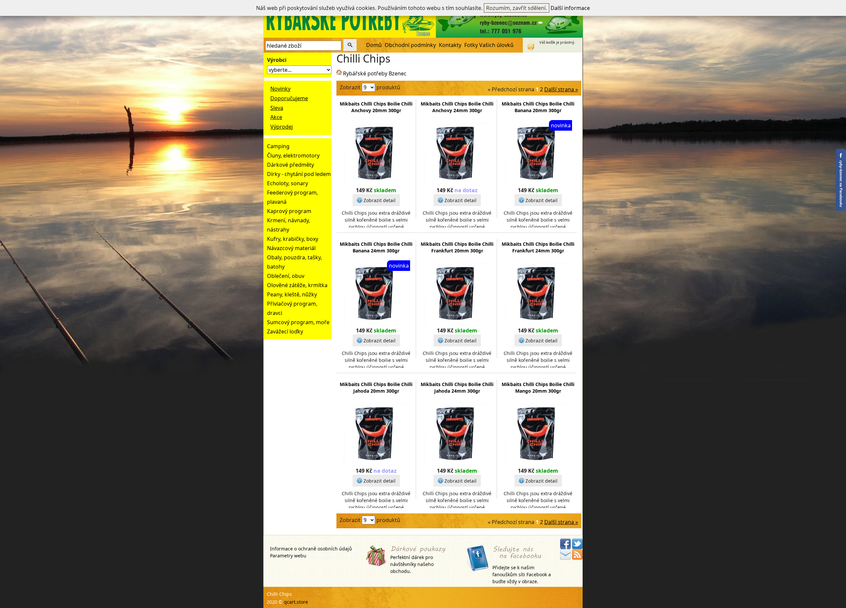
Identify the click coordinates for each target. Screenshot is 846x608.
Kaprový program (289, 211)
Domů (374, 45)
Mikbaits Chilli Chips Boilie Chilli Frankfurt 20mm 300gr (457, 247)
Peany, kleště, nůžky (292, 294)
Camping (278, 146)
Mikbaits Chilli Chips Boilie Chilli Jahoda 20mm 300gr (376, 387)
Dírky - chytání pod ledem (299, 174)
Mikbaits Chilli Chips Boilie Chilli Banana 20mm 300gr (538, 107)
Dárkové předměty (290, 164)
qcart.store (296, 602)
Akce (276, 117)
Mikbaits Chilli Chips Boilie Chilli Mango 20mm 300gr (538, 387)
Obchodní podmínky (410, 45)
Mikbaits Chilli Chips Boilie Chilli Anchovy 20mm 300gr (376, 107)
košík (550, 42)
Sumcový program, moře (298, 322)
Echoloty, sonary (287, 183)
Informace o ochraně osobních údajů (311, 548)
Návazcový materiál (291, 248)
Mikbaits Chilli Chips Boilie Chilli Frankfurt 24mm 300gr (538, 247)
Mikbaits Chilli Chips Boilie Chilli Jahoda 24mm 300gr (457, 387)
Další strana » (561, 89)
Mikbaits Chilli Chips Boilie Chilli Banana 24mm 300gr (376, 247)
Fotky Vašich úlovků (489, 45)
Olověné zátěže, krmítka (297, 285)
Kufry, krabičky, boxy (292, 238)
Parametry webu (288, 555)
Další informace (570, 8)
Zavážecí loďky (285, 331)
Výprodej (281, 126)
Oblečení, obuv (285, 276)
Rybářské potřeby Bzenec (374, 73)
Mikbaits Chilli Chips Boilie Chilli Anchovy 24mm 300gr (457, 107)
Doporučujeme (289, 98)
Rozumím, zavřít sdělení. (516, 8)
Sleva (276, 107)
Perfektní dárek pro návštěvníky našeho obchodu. (412, 564)
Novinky (280, 88)
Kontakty (450, 45)
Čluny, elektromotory (293, 155)
